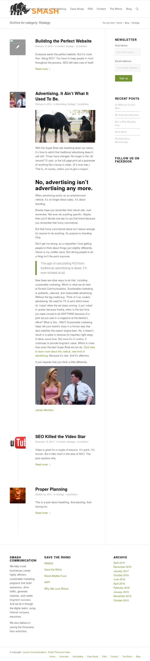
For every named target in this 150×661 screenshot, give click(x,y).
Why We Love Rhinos (56, 588)
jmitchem (83, 46)
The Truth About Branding (127, 114)
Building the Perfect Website (63, 41)
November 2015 (122, 596)
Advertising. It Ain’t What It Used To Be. (61, 95)
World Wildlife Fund (55, 576)
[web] (18, 47)
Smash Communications (34, 652)
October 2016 (121, 575)
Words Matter (121, 131)
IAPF (47, 582)
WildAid (48, 563)
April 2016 (119, 583)
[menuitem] (29, 8)
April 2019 (119, 562)
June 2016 (119, 579)
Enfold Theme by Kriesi (59, 652)
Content (61, 46)
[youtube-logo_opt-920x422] (18, 443)
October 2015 (121, 600)
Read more (41, 69)
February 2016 (121, 587)
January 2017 (121, 571)
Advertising (61, 104)
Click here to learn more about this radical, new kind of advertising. (65, 351)
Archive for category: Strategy (30, 22)
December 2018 (122, 567)
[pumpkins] (18, 495)
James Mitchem (44, 410)
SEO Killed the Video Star (60, 436)
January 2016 (121, 592)
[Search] (137, 8)
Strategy (70, 46)
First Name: (121, 45)
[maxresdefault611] (18, 100)
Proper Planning (51, 489)
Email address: (123, 61)
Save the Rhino (53, 569)
